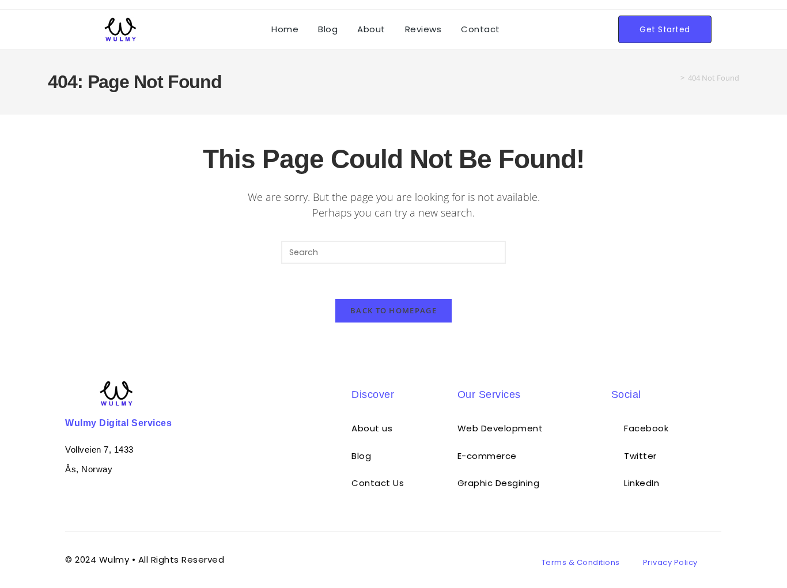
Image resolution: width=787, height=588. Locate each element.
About (371, 29)
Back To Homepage (393, 310)
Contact (480, 29)
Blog (328, 29)
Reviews (423, 29)
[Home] (674, 78)
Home (284, 29)
